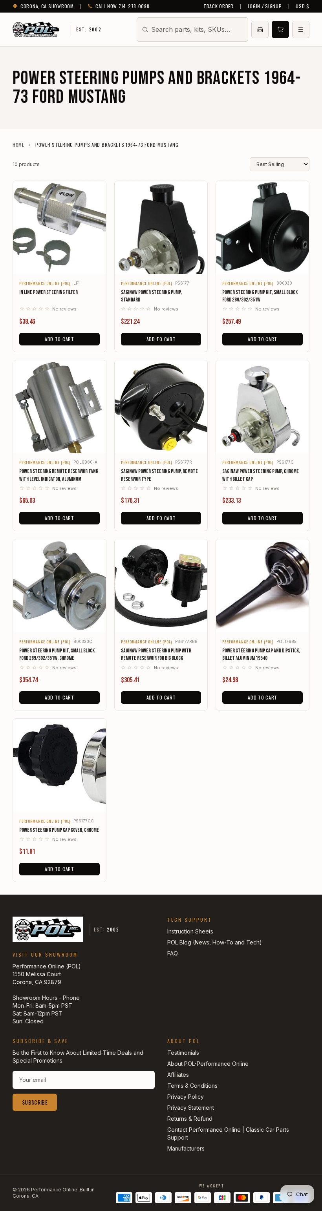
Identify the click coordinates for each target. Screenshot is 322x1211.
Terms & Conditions (192, 1085)
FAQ (172, 953)
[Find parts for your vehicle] (260, 29)
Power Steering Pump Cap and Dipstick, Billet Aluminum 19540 (261, 654)
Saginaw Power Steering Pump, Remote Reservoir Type (159, 475)
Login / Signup (265, 6)
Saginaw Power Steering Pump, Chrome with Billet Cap (260, 475)
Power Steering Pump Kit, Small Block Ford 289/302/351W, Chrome (57, 654)
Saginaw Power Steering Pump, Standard (151, 296)
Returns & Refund (189, 1118)
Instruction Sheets (190, 931)
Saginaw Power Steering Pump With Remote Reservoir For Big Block (156, 654)
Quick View (59, 262)
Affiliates (178, 1074)
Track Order (218, 6)
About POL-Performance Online (208, 1063)
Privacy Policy (185, 1096)
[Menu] (300, 29)
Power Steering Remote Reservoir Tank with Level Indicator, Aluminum (58, 475)
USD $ (302, 6)
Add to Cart (59, 339)
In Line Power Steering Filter (48, 292)
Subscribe (35, 1102)
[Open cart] (280, 29)
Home (18, 145)
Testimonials (183, 1052)
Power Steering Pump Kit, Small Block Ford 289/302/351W (260, 296)
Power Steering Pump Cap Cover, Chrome (59, 830)
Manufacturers (186, 1148)
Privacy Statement (190, 1107)
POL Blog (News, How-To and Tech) (214, 942)
